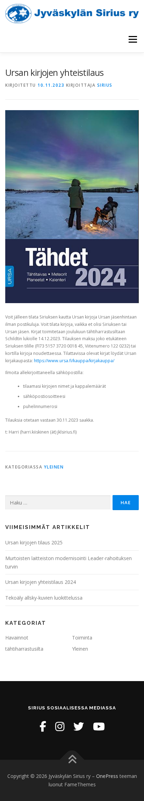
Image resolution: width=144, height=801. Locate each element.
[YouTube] (99, 726)
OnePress (107, 776)
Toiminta (82, 637)
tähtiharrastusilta (24, 648)
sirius (105, 85)
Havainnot (16, 637)
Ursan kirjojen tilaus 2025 (34, 542)
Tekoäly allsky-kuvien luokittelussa (43, 597)
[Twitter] (78, 726)
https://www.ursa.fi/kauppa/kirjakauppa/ (74, 361)
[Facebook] (42, 726)
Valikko (133, 39)
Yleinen (54, 467)
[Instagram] (59, 726)
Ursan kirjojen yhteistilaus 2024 (40, 582)
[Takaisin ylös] (72, 760)
